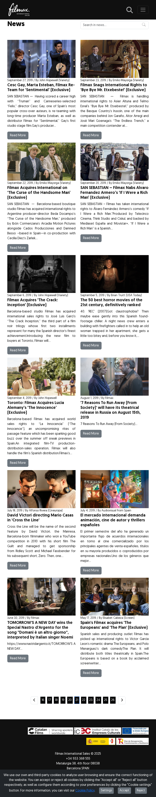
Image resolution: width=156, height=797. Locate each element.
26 (113, 700)
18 (56, 700)
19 (63, 700)
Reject (141, 790)
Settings (106, 790)
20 (70, 700)
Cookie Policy (84, 790)
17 (49, 700)
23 (91, 700)
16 (42, 700)
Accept (124, 790)
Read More (18, 135)
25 (105, 700)
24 (98, 700)
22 (83, 700)
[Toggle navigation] (143, 10)
